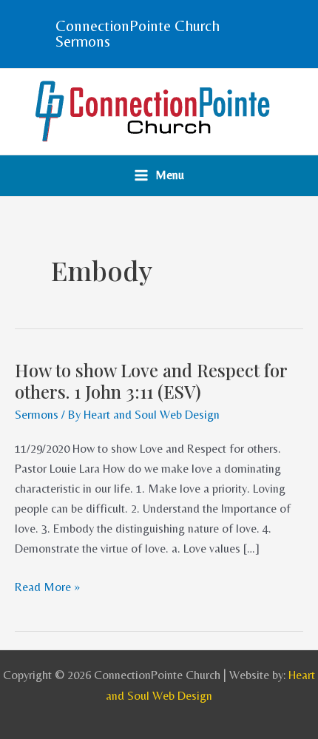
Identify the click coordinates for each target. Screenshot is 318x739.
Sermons (36, 415)
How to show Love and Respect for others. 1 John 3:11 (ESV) (151, 380)
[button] (159, 34)
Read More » (47, 586)
